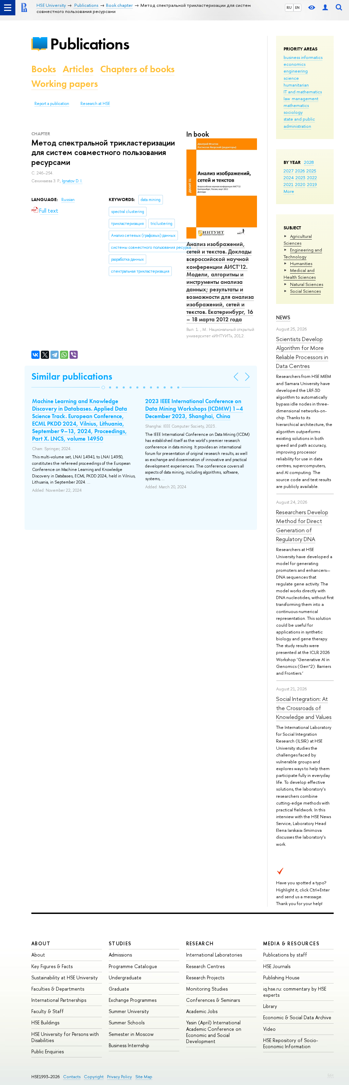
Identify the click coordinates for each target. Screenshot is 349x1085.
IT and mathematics (303, 92)
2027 (288, 171)
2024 (289, 177)
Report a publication (51, 103)
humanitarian (296, 85)
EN (297, 7)
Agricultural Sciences (298, 239)
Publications (89, 43)
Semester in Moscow (131, 1034)
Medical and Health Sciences (300, 273)
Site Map (143, 1077)
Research (200, 943)
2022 (312, 177)
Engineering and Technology (303, 253)
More (289, 191)
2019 (312, 184)
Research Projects (205, 977)
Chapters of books (137, 69)
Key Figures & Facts (52, 966)
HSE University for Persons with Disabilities (65, 1037)
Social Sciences (305, 291)
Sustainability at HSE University (64, 977)
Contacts (71, 1077)
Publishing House (281, 977)
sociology (293, 112)
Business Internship (129, 1045)
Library (270, 1006)
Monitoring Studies (207, 988)
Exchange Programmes (132, 1000)
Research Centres (205, 966)
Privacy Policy (119, 1077)
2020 (300, 184)
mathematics (296, 105)
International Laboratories (214, 954)
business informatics (303, 57)
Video (269, 1029)
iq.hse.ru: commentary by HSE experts (294, 991)
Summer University (129, 1011)
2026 (300, 171)
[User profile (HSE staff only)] (325, 7)
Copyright (94, 1077)
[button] (103, 387)
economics (294, 64)
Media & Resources (291, 943)
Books (43, 69)
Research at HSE (95, 103)
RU (289, 7)
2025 (311, 171)
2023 (300, 177)
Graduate (119, 988)
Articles (78, 69)
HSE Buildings (45, 1022)
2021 (288, 184)
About (40, 943)
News (283, 317)
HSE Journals (276, 966)
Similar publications (71, 376)
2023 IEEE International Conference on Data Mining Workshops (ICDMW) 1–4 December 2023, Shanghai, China (194, 408)
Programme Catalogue (133, 966)
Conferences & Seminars (213, 1000)
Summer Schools (127, 1022)
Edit (331, 1075)
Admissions (120, 954)
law (287, 98)
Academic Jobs (201, 1011)
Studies (120, 943)
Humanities (301, 263)
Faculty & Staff (47, 1011)
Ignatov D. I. (72, 181)
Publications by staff (285, 954)
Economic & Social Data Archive (297, 1017)
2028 (309, 162)
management (305, 98)
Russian (68, 199)
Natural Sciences (306, 284)
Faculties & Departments (57, 988)
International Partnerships (58, 1000)
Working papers (64, 84)
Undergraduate (125, 977)
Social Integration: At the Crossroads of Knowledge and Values (304, 708)
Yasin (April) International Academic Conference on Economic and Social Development (213, 1031)
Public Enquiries (47, 1051)
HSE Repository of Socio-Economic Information (290, 1043)
